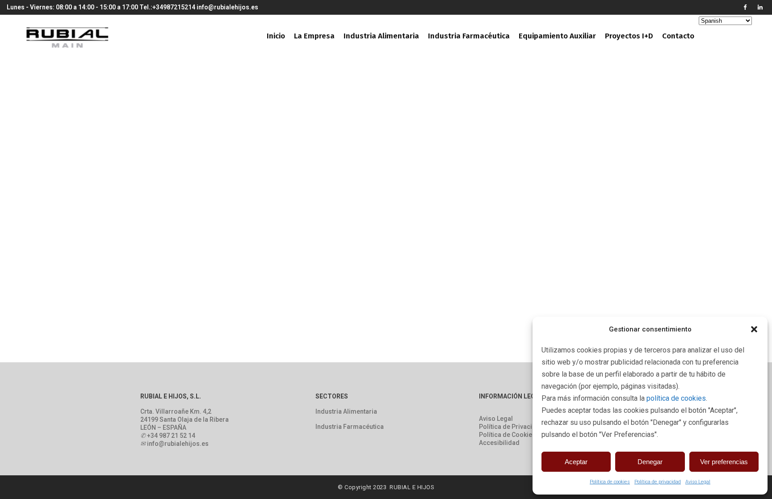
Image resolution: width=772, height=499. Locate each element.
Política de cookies (610, 482)
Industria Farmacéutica (349, 426)
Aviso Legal (697, 482)
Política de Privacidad (511, 426)
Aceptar (576, 461)
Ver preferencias (724, 461)
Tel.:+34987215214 (167, 7)
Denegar (650, 461)
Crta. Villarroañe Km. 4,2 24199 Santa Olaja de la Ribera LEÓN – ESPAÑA (184, 419)
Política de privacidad (657, 482)
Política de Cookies (507, 434)
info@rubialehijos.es (227, 7)
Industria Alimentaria (346, 411)
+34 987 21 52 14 (171, 435)
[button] (754, 329)
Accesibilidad (499, 442)
